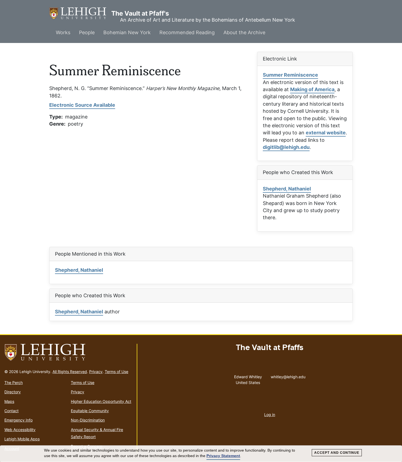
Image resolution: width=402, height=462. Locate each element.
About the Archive (244, 32)
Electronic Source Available (82, 105)
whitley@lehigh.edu (288, 375)
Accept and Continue (336, 453)
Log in (269, 414)
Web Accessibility (20, 429)
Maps (9, 401)
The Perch (13, 382)
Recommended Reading (187, 32)
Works (63, 32)
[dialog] (201, 454)
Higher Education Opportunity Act (101, 401)
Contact (11, 410)
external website (326, 132)
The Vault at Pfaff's (80, 13)
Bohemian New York (127, 32)
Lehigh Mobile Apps (22, 438)
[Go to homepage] (68, 352)
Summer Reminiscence (290, 74)
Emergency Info (18, 420)
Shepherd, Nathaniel (287, 188)
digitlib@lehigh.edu (286, 147)
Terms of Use (116, 371)
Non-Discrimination (88, 420)
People (87, 32)
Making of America (312, 89)
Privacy (96, 371)
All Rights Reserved (70, 371)
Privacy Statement (223, 456)
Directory (12, 391)
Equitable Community (90, 410)
